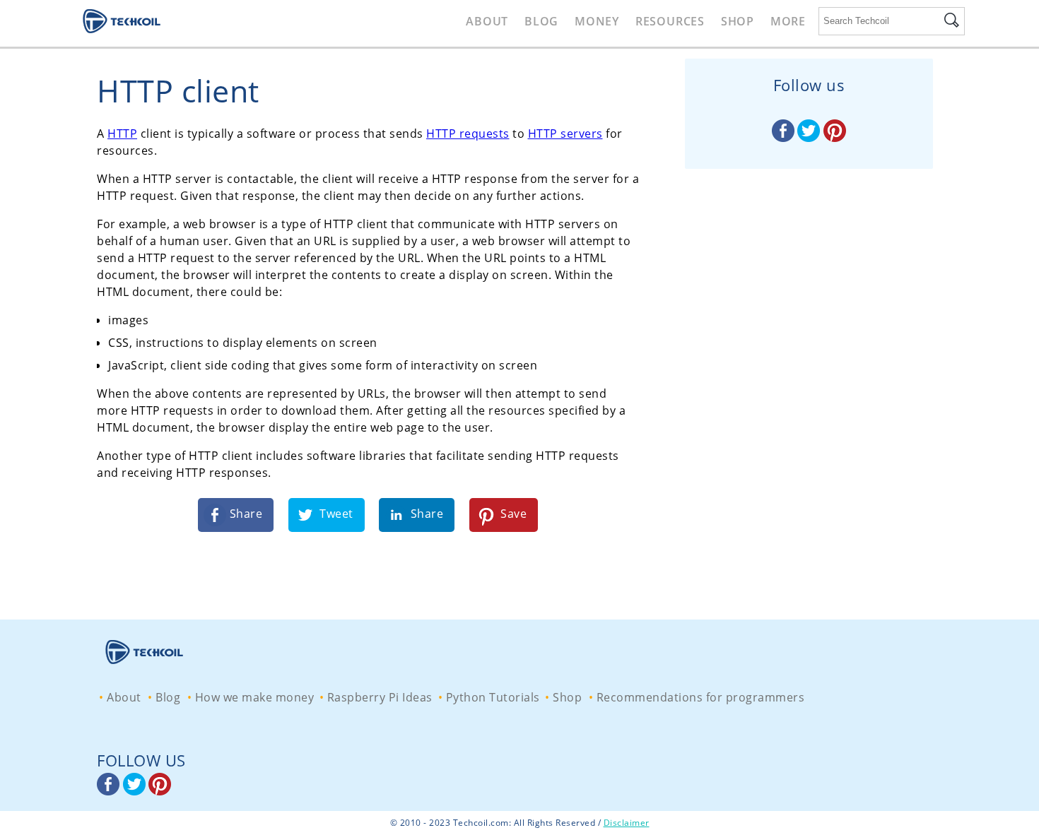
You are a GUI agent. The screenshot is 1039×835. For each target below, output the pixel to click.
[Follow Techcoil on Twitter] (810, 138)
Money (597, 21)
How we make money (255, 697)
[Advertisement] (814, 392)
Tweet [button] (335, 513)
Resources (670, 21)
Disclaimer (627, 823)
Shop (737, 21)
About (487, 21)
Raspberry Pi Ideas (380, 697)
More (788, 21)
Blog (541, 21)
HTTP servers (565, 133)
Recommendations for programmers (701, 697)
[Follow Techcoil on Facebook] (785, 138)
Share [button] (244, 513)
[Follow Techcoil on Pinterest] (834, 138)
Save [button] (512, 513)
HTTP (122, 133)
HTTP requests (468, 133)
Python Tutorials (493, 697)
